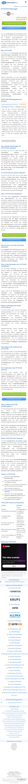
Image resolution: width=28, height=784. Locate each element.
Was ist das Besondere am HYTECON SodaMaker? (14, 721)
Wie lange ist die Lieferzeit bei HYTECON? (14, 725)
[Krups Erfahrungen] (14, 599)
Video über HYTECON (15, 737)
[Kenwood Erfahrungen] (14, 591)
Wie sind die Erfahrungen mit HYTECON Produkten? (15, 713)
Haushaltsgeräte (23, 6)
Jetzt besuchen (14, 23)
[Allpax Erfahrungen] (14, 616)
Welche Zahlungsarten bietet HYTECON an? (15, 723)
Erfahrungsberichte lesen (14, 28)
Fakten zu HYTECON (14, 733)
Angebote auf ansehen (14, 235)
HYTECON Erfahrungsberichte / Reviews (14, 711)
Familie (20, 118)
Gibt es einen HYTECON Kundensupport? (14, 729)
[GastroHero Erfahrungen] (14, 624)
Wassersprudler (8, 490)
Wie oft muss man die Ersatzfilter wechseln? (14, 719)
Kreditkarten (18, 317)
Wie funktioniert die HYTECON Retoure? (14, 727)
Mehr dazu (16, 782)
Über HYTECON (14, 709)
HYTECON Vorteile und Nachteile (14, 735)
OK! (21, 779)
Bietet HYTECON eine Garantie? (14, 731)
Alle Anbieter (14, 695)
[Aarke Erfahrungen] (14, 607)
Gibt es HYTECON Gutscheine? (15, 717)
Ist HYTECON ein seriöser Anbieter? (14, 715)
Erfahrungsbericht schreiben (8, 140)
